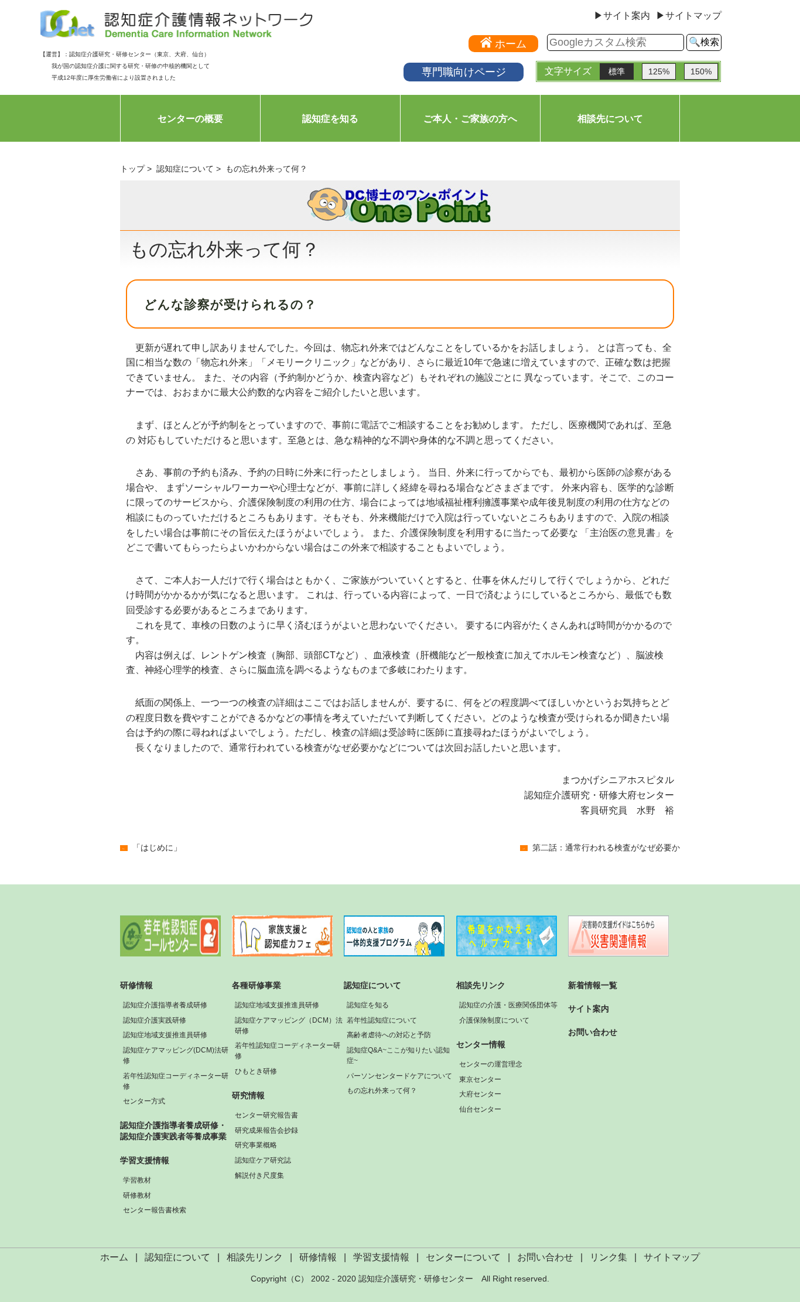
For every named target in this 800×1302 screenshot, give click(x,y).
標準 (616, 71)
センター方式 (144, 1101)
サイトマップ (672, 1257)
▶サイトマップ (689, 15)
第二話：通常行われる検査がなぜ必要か (606, 847)
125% (658, 71)
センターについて (463, 1257)
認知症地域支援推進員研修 (165, 1035)
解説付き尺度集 (259, 1175)
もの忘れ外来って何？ (382, 1090)
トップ (132, 168)
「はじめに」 (157, 847)
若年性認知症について (382, 1020)
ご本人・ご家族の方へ (470, 119)
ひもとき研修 (256, 1071)
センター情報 (480, 1044)
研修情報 (136, 985)
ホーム (114, 1257)
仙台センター (480, 1109)
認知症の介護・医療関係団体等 (508, 1005)
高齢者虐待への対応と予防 (389, 1035)
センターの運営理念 (490, 1064)
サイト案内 (588, 1008)
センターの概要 (190, 119)
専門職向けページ (464, 72)
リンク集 (608, 1257)
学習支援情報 (144, 1160)
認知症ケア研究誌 (263, 1160)
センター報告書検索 (154, 1210)
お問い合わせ (592, 1032)
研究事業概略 (256, 1145)
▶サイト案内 (622, 15)
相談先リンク (480, 985)
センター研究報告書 (266, 1115)
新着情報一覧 (592, 985)
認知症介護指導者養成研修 (165, 1005)
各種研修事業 (256, 985)
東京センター (480, 1079)
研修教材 (137, 1195)
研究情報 (248, 1095)
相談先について (610, 119)
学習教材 (137, 1180)
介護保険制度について (494, 1020)
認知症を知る (330, 119)
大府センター (480, 1094)
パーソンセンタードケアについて (399, 1076)
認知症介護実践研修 (154, 1020)
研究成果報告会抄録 (266, 1130)
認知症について (185, 168)
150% (701, 71)
